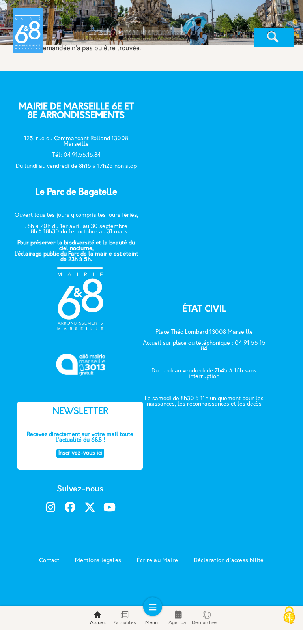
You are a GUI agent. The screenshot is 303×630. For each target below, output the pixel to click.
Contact (49, 561)
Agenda (177, 623)
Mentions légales (98, 561)
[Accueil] (57, 22)
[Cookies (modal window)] (289, 616)
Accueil (98, 623)
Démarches (204, 623)
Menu (151, 623)
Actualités (125, 623)
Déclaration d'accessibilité (229, 561)
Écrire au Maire (157, 561)
